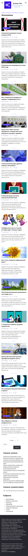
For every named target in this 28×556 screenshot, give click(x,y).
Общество (9, 504)
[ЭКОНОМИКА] (14, 30)
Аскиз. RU (17, 3)
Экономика (15, 12)
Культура (8, 502)
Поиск (5, 444)
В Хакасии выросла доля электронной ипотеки (10, 196)
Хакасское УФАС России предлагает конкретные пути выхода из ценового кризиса (11, 131)
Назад (12, 440)
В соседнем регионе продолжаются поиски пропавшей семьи (14, 470)
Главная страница (6, 12)
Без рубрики (10, 499)
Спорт (8, 509)
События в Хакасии (12, 507)
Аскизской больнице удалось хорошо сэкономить (11, 164)
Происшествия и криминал (14, 506)
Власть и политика (11, 501)
